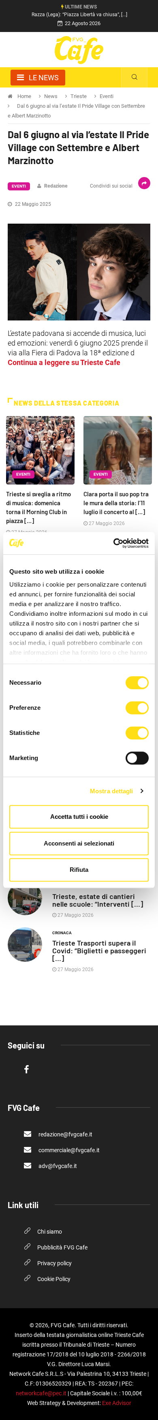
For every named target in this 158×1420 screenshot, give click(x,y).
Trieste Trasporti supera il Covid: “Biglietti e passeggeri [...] (99, 950)
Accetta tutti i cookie (79, 816)
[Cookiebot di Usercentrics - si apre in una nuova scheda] (114, 543)
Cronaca (62, 933)
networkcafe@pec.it (41, 1393)
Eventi (19, 186)
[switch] (137, 707)
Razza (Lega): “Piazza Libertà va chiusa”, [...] (79, 14)
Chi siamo (49, 1231)
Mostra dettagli (111, 791)
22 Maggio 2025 (32, 204)
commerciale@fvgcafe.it (68, 1150)
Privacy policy (54, 1263)
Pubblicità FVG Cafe (62, 1247)
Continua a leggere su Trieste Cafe (64, 362)
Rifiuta (79, 869)
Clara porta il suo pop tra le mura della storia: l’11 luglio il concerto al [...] (116, 502)
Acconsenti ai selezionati (79, 843)
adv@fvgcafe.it (57, 1166)
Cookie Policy (53, 1279)
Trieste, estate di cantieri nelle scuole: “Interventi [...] (97, 900)
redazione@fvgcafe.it (64, 1134)
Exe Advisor (116, 1403)
